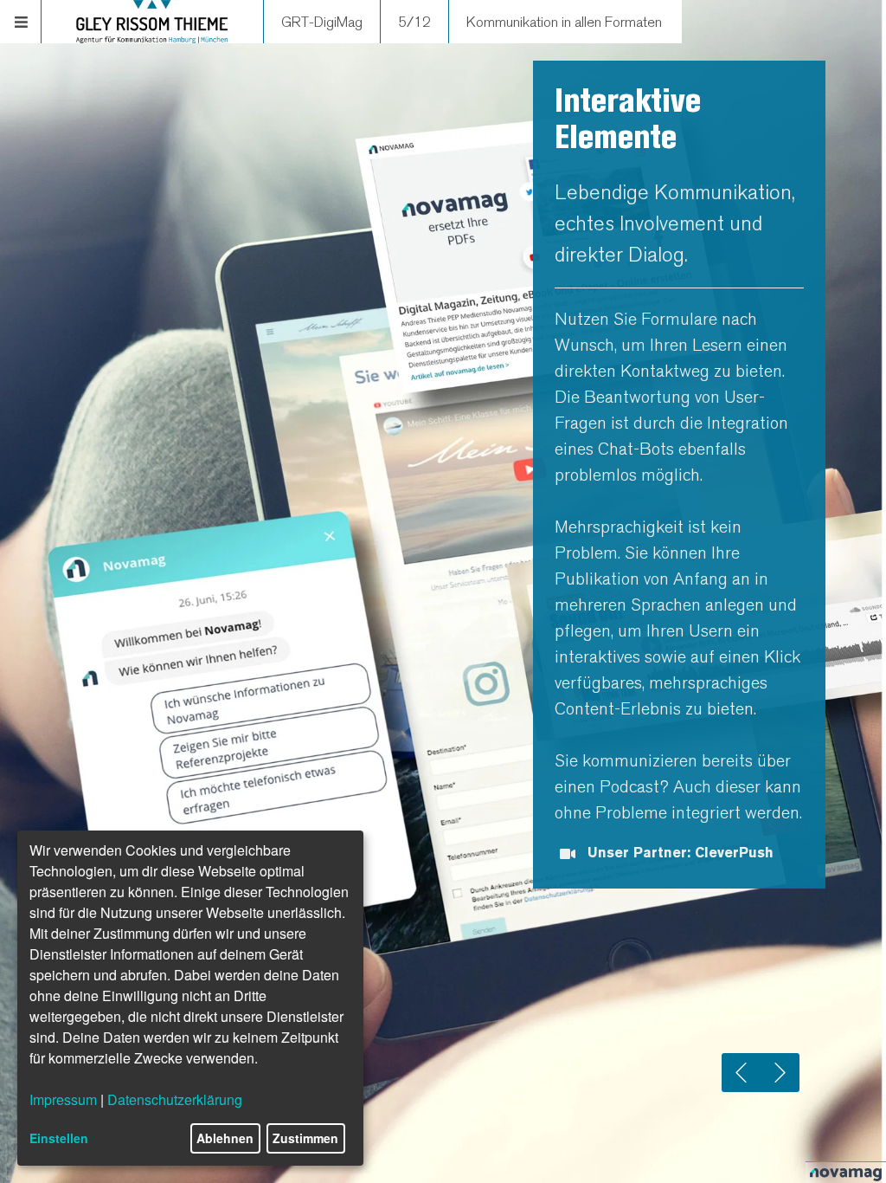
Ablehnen (225, 1138)
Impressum (63, 1099)
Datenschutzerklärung (174, 1099)
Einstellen (58, 1138)
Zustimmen (305, 1138)
